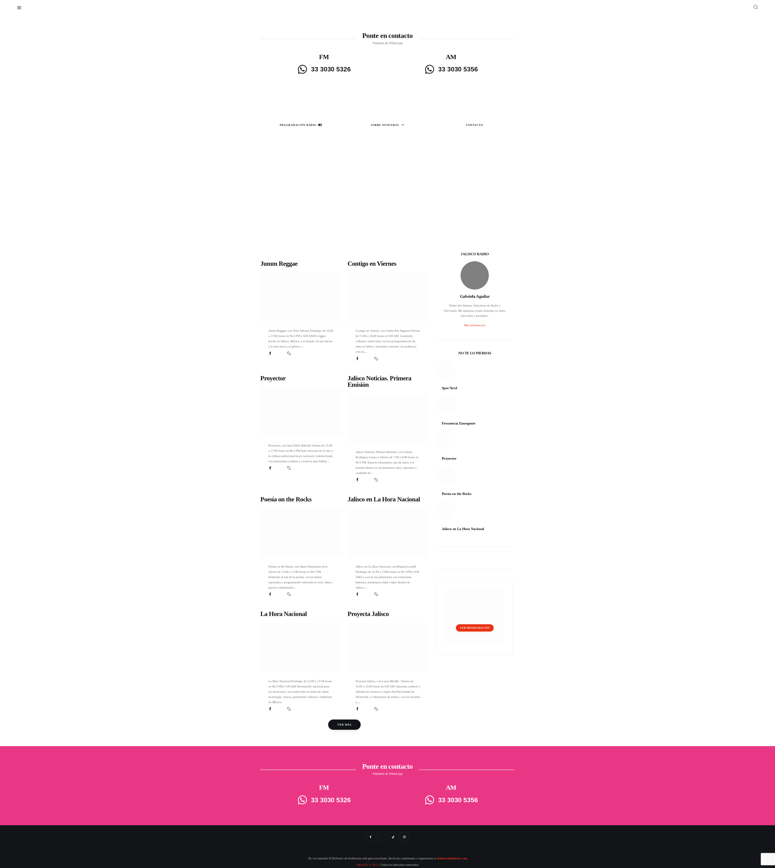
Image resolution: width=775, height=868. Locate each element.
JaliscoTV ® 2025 (368, 864)
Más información (474, 325)
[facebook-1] (371, 837)
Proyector (273, 378)
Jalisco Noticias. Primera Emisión (379, 381)
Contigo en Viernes (372, 263)
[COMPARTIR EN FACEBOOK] (270, 353)
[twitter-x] (382, 837)
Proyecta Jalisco (368, 614)
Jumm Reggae (278, 263)
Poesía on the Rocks (285, 499)
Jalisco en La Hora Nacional (384, 499)
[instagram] (404, 837)
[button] (289, 353)
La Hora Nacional (283, 614)
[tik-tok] (393, 837)
